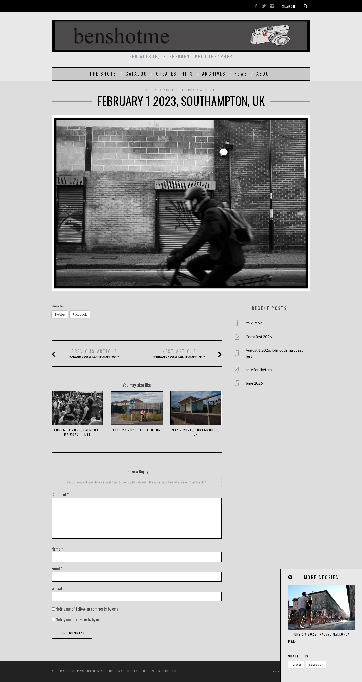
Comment (60, 494)
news (240, 73)
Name (57, 549)
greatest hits (174, 73)
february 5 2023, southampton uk (179, 353)
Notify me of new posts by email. (80, 619)
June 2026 (254, 383)
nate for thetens (259, 369)
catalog (136, 73)
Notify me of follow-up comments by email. (88, 609)
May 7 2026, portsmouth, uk (195, 432)
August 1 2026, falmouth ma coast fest (77, 432)
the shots (103, 73)
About (264, 73)
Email (57, 569)
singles (171, 90)
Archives (214, 73)
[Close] (290, 577)
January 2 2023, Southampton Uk (94, 353)
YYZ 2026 (254, 323)
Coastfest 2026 (259, 336)
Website (58, 588)
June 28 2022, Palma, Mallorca (321, 634)
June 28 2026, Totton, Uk (137, 430)
